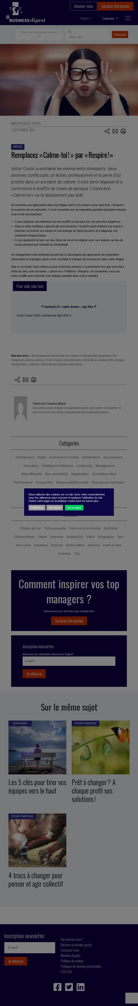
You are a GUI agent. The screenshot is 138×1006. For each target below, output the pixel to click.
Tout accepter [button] (74, 507)
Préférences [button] (37, 507)
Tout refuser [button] (55, 507)
